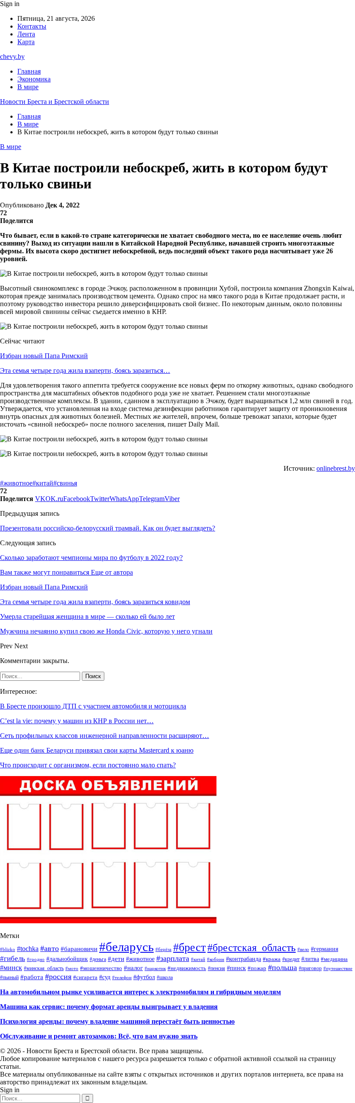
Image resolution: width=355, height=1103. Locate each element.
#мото (71, 968)
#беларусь (126, 947)
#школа (165, 977)
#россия (58, 976)
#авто (49, 948)
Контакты (31, 26)
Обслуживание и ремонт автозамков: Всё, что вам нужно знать (98, 1036)
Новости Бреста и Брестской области (54, 101)
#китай (42, 483)
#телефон (122, 977)
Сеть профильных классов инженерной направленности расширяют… (104, 735)
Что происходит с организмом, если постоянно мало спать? (88, 765)
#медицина (334, 959)
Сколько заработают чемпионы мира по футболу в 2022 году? (91, 557)
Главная (29, 71)
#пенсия (216, 968)
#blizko (7, 949)
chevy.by (12, 56)
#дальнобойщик (67, 959)
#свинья (65, 483)
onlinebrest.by (335, 468)
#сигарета (85, 977)
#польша (282, 967)
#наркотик (155, 968)
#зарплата (172, 958)
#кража (272, 959)
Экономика (34, 79)
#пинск (236, 968)
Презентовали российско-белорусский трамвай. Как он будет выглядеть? (107, 528)
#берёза (163, 949)
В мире (28, 87)
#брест (189, 947)
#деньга (98, 959)
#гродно (36, 959)
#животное (16, 483)
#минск (11, 967)
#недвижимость (187, 968)
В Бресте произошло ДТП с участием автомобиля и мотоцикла (93, 706)
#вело (303, 949)
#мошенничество (101, 968)
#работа (31, 976)
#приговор (310, 968)
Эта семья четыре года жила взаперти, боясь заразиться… (85, 370)
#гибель (12, 958)
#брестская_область (251, 947)
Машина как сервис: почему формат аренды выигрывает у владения (109, 1006)
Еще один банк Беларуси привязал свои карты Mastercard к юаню (97, 750)
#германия (324, 948)
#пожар (257, 968)
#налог (133, 967)
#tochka (28, 948)
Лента (26, 34)
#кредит (291, 959)
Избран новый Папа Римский (44, 355)
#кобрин (215, 959)
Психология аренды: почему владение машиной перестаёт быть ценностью (117, 1021)
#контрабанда (243, 959)
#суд (104, 977)
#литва (310, 959)
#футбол (144, 977)
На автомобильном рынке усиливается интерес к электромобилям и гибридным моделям (140, 992)
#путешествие (337, 968)
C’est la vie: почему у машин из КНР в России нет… (77, 721)
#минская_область (44, 968)
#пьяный (9, 977)
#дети (116, 958)
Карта (26, 41)
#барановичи (79, 948)
